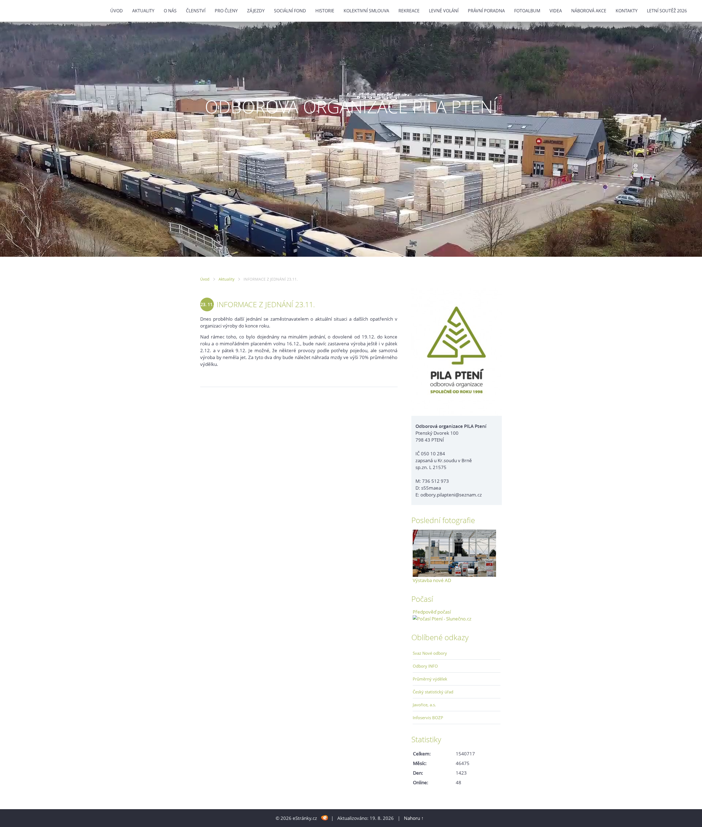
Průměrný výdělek (430, 679)
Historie (324, 11)
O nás (170, 11)
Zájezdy (256, 11)
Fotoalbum (527, 11)
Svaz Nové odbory (430, 653)
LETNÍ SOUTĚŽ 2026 (667, 11)
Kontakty (627, 11)
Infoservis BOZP (428, 717)
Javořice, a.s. (424, 704)
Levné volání (443, 11)
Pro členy (226, 11)
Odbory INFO (425, 666)
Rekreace (409, 11)
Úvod (116, 11)
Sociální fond (290, 11)
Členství (195, 11)
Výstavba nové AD (432, 580)
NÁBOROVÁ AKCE (588, 11)
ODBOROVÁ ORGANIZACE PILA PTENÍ (351, 106)
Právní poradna (486, 11)
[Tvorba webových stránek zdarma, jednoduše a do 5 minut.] (324, 817)
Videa (556, 11)
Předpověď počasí (432, 612)
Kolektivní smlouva (366, 11)
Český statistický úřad (433, 692)
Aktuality (143, 11)
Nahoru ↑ (414, 818)
